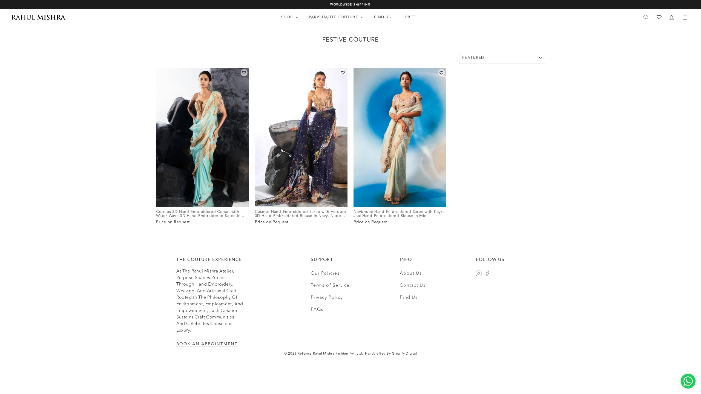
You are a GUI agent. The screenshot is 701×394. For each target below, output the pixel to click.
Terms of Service (330, 285)
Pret (410, 17)
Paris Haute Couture (334, 17)
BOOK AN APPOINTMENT (207, 344)
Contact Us (413, 285)
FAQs (317, 309)
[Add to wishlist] (244, 72)
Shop (287, 17)
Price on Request (173, 222)
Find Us (382, 17)
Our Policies (325, 273)
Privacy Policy (327, 297)
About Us (411, 273)
